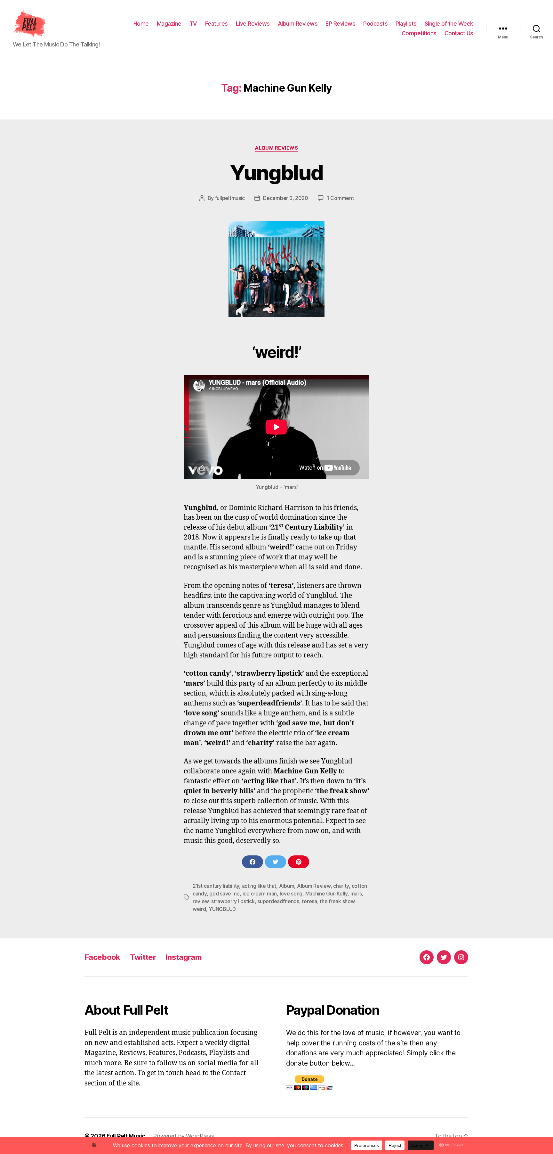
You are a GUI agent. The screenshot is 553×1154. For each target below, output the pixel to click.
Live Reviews (253, 23)
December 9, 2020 (285, 198)
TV (193, 23)
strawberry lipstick (233, 901)
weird (199, 909)
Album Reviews (298, 23)
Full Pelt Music (126, 1136)
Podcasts (375, 23)
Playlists (406, 23)
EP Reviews (340, 23)
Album (286, 886)
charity (341, 886)
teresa (309, 901)
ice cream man (260, 893)
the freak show (337, 901)
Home (141, 23)
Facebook (102, 957)
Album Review (314, 886)
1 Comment (340, 198)
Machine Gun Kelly (326, 893)
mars (356, 893)
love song (291, 893)
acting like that (259, 886)
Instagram (183, 957)
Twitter (143, 957)
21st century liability (216, 886)
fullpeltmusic (230, 198)
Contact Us (459, 33)
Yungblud (276, 172)
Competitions (419, 33)
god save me (224, 893)
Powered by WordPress (183, 1136)
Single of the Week (449, 23)
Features (216, 23)
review (200, 901)
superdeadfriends (278, 901)
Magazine (169, 23)
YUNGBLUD (222, 909)
